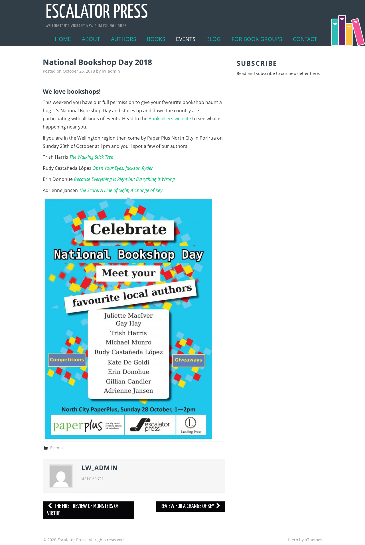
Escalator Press (97, 12)
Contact (305, 39)
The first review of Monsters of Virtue (83, 510)
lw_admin (111, 71)
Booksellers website (170, 118)
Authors (123, 39)
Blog (213, 39)
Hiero (293, 539)
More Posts (93, 479)
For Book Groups (257, 39)
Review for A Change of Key (188, 506)
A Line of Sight (114, 190)
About (91, 39)
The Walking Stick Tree (91, 157)
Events (185, 39)
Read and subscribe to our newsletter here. (278, 73)
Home (63, 39)
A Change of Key (146, 190)
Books (156, 39)
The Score (88, 190)
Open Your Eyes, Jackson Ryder (122, 168)
